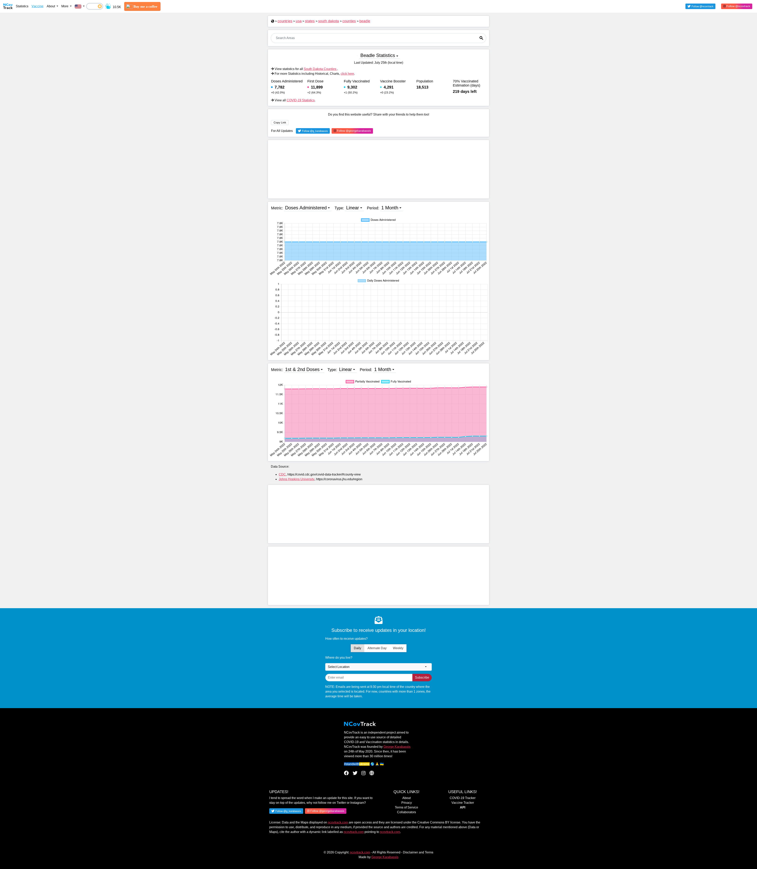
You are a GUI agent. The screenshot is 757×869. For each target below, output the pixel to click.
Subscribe (422, 677)
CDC (282, 474)
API (462, 807)
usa (299, 21)
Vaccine (38, 6)
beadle (364, 21)
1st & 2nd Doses (302, 369)
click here (347, 73)
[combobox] (378, 667)
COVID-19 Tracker (462, 798)
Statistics (22, 6)
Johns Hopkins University (296, 479)
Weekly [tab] (398, 648)
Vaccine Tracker (462, 802)
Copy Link (280, 122)
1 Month (389, 207)
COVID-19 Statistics (301, 100)
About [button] (51, 6)
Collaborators (406, 812)
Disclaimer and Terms (418, 852)
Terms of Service (406, 807)
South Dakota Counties (320, 69)
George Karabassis (396, 746)
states (310, 21)
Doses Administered (306, 207)
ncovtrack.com (338, 822)
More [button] (65, 6)
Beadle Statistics (377, 55)
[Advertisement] (378, 169)
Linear (352, 207)
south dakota (328, 21)
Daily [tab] (357, 648)
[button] (79, 6)
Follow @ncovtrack (738, 6)
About (406, 798)
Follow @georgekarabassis (353, 130)
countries (285, 21)
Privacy (406, 802)
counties (349, 21)
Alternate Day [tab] (377, 648)
